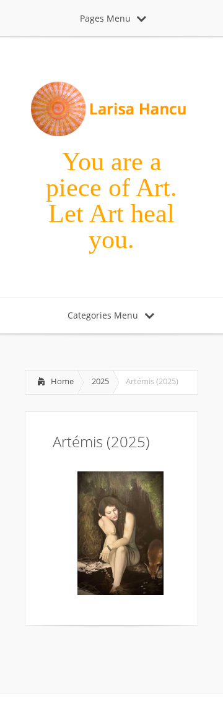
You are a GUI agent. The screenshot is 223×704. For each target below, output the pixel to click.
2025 (100, 381)
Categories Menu (103, 315)
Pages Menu (105, 18)
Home (62, 381)
